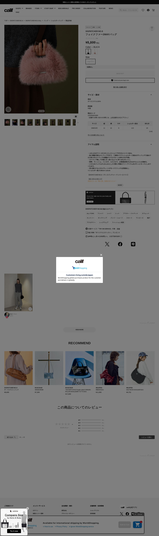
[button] (27, 508)
